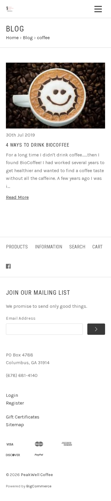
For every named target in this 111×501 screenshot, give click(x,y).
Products (17, 247)
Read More (17, 197)
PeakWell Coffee (37, 474)
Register (15, 403)
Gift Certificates (22, 417)
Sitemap (15, 424)
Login (12, 395)
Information (48, 247)
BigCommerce (39, 486)
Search (77, 247)
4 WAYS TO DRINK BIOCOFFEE (37, 145)
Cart (97, 247)
